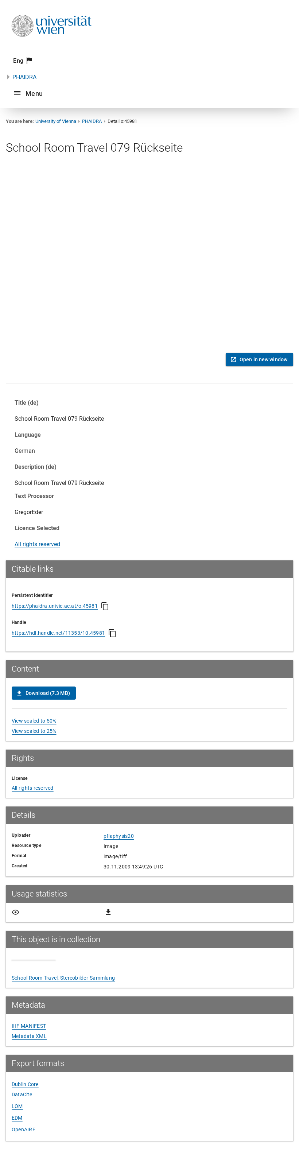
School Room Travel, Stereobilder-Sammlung (63, 978)
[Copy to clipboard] (105, 606)
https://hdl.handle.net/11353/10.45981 (58, 633)
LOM (17, 1106)
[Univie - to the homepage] (51, 46)
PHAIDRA (24, 77)
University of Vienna (55, 121)
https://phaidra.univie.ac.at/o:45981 (55, 606)
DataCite (22, 1094)
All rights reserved (37, 544)
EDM (17, 1118)
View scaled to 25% (34, 731)
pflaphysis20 (119, 836)
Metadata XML (29, 1036)
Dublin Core (25, 1084)
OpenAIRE (23, 1129)
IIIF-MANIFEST (29, 1026)
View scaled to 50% (34, 721)
